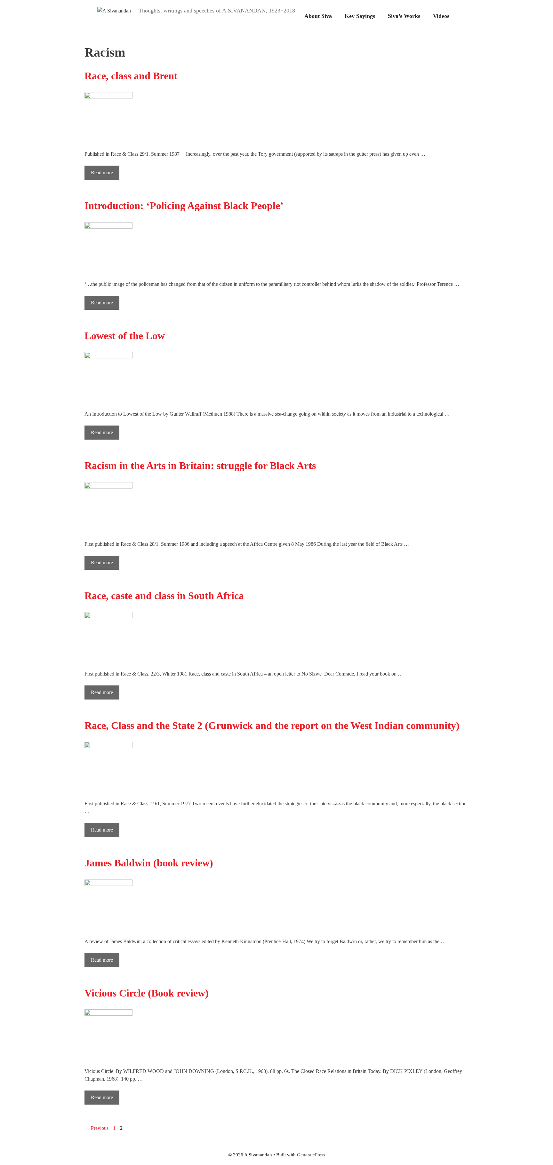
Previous (96, 1128)
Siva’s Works (404, 16)
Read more (102, 172)
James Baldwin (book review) (148, 863)
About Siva (318, 16)
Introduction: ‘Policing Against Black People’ (184, 205)
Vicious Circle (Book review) (146, 993)
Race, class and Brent (131, 76)
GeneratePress (311, 1154)
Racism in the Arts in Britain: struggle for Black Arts (200, 465)
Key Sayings (360, 16)
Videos (441, 16)
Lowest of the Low (124, 335)
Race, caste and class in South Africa (164, 595)
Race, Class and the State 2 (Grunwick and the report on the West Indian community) (272, 725)
